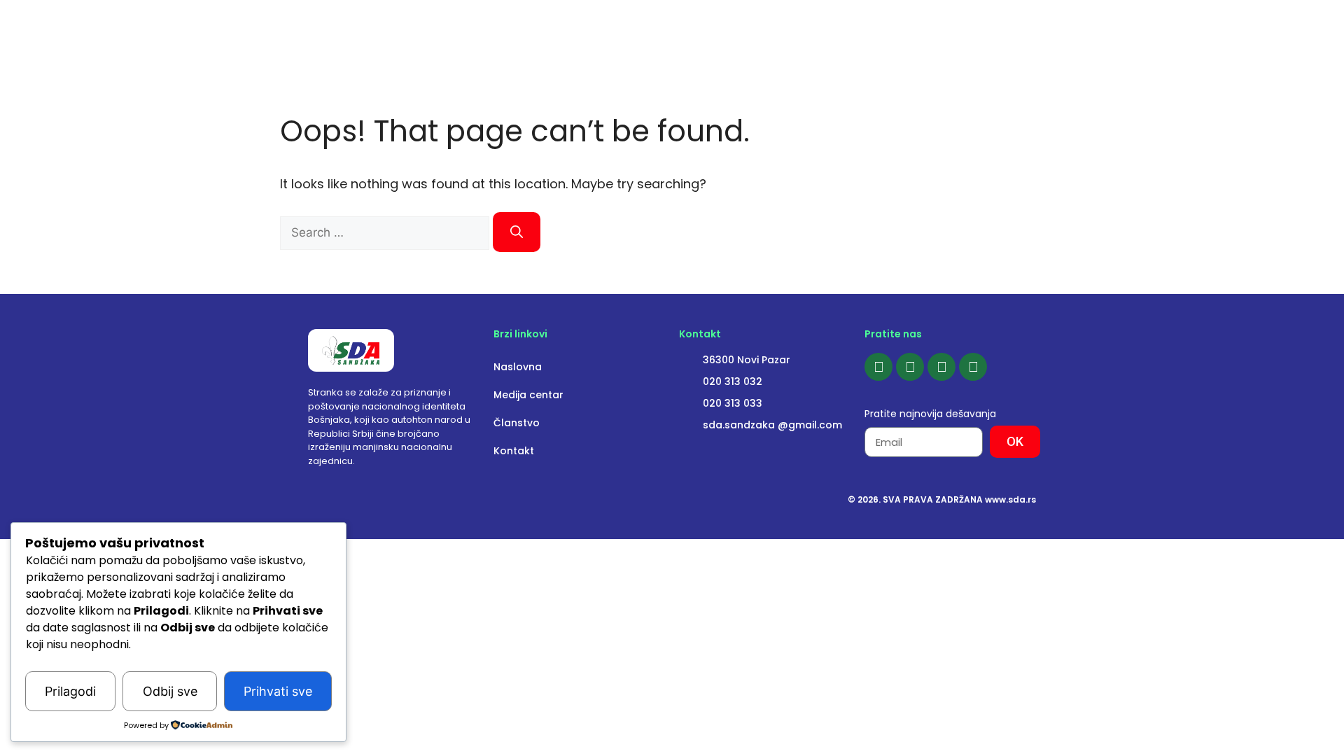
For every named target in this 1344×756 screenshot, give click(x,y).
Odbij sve (170, 691)
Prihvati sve (278, 691)
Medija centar (528, 395)
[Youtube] (941, 367)
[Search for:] (386, 232)
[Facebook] (878, 367)
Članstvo (516, 423)
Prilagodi (70, 691)
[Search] (516, 232)
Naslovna (517, 367)
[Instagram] (910, 367)
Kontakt (513, 451)
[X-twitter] (973, 367)
